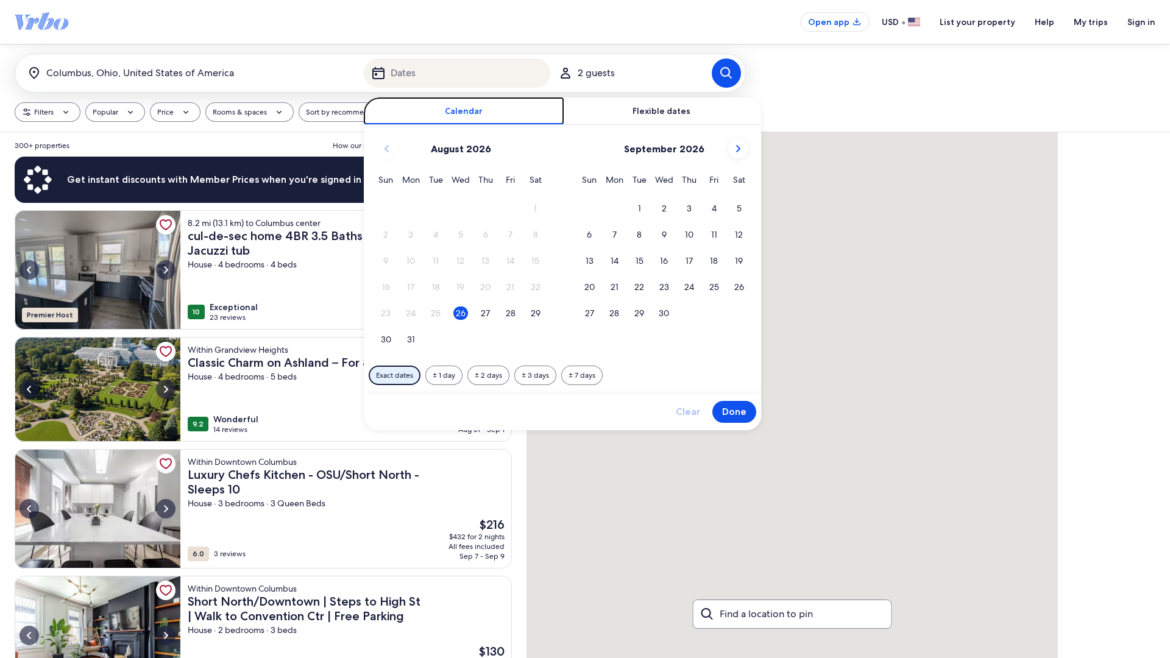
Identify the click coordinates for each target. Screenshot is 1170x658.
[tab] (464, 111)
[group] (263, 395)
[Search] (726, 73)
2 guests (596, 72)
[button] (535, 208)
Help (1044, 21)
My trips (1091, 21)
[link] (166, 225)
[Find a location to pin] (792, 614)
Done (734, 411)
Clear (688, 411)
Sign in (1141, 21)
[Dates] (457, 73)
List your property (977, 21)
